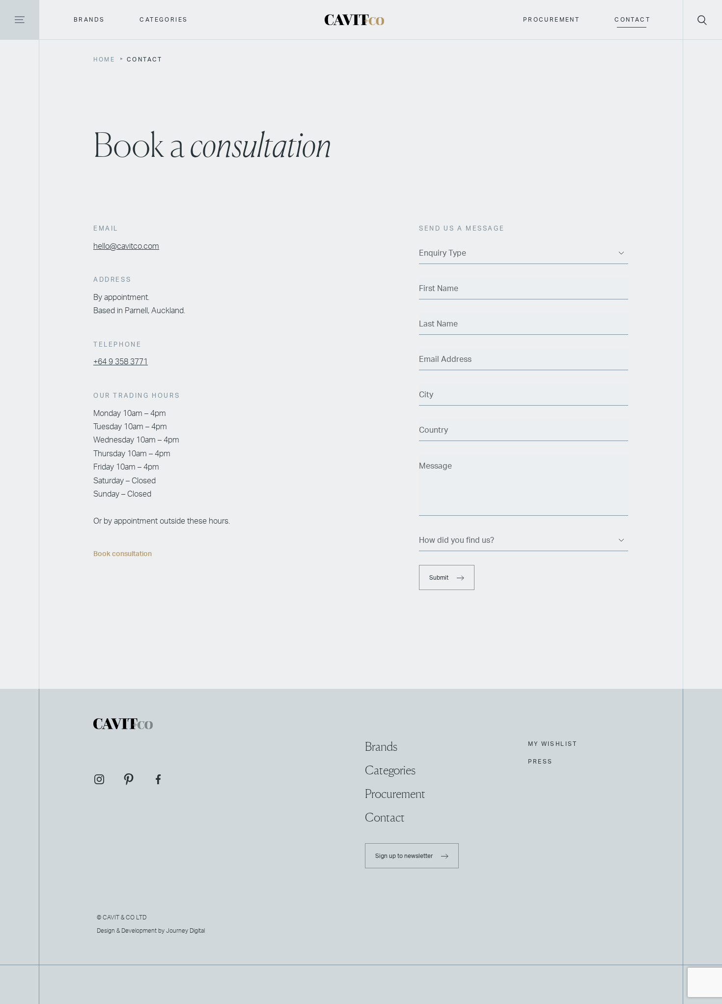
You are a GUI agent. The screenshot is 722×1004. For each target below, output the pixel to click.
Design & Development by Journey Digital (151, 931)
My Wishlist (553, 744)
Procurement (551, 20)
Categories (163, 20)
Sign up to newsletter (404, 855)
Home (104, 59)
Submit (439, 578)
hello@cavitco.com (126, 246)
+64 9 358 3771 (120, 362)
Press (540, 762)
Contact (632, 20)
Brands (89, 20)
